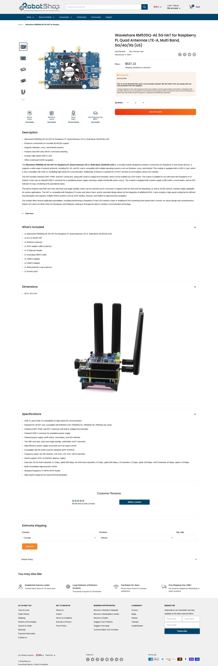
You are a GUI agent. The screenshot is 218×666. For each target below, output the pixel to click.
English (50, 655)
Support (109, 17)
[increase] (143, 102)
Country (25, 532)
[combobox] (103, 7)
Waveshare (120, 51)
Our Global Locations (26, 655)
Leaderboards (137, 626)
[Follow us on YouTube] (107, 659)
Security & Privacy (63, 622)
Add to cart (155, 112)
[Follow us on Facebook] (88, 659)
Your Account (23, 610)
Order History (23, 614)
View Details (29, 122)
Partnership (81, 17)
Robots (135, 618)
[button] (23, 99)
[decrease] (128, 102)
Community (96, 17)
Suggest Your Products (103, 622)
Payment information (26, 633)
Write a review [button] (134, 502)
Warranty (22, 630)
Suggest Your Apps (102, 626)
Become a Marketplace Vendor (106, 614)
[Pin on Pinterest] (184, 54)
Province (103, 532)
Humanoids (64, 17)
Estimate (30, 546)
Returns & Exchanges (27, 622)
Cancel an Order (25, 626)
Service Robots (45, 17)
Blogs (134, 614)
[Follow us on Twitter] (92, 659)
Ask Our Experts (73, 122)
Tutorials (135, 622)
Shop (29, 17)
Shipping (21, 618)
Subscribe (182, 631)
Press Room (61, 626)
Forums (135, 610)
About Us (60, 610)
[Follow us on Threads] (121, 659)
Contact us (22, 637)
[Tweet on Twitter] (189, 54)
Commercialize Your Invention (106, 630)
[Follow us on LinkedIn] (116, 659)
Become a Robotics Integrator (106, 610)
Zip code (180, 532)
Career (59, 614)
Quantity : (119, 102)
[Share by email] (194, 54)
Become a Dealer (101, 618)
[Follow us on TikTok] (112, 659)
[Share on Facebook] (180, 54)
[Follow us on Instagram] (97, 659)
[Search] (144, 7)
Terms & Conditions (64, 618)
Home (20, 24)
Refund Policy (27, 559)
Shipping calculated (133, 67)
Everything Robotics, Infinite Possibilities (33, 664)
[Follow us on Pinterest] (102, 659)
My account (173, 8)
